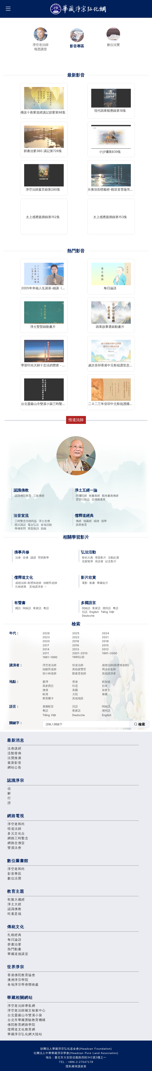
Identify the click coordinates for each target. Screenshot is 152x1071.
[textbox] (86, 724)
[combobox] (96, 724)
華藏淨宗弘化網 (79, 9)
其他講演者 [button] (36, 586)
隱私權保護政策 (76, 1066)
